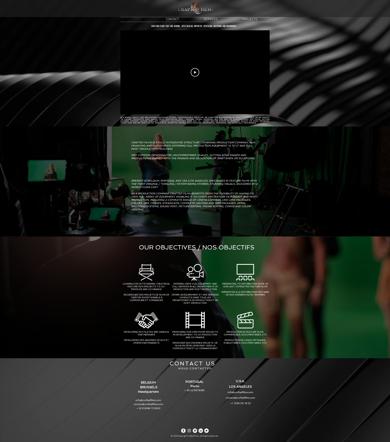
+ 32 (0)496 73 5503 (148, 408)
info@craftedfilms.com (148, 400)
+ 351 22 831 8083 (194, 390)
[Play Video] (195, 72)
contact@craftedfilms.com (148, 404)
